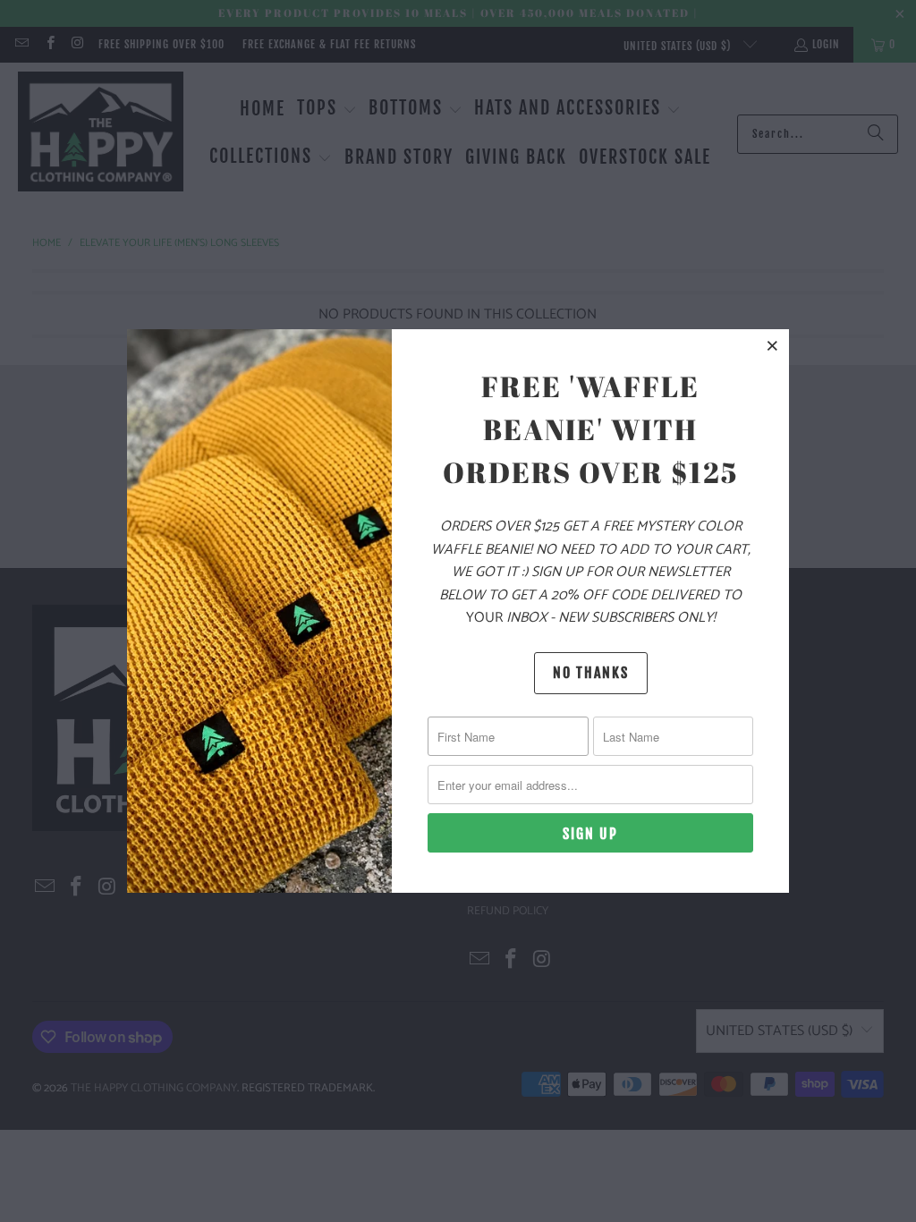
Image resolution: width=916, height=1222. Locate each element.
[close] (773, 345)
